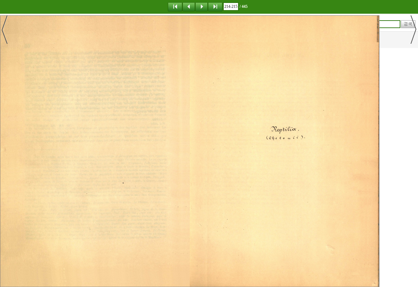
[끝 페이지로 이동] (215, 6)
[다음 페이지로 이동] (201, 6)
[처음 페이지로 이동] (175, 6)
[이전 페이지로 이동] (189, 6)
